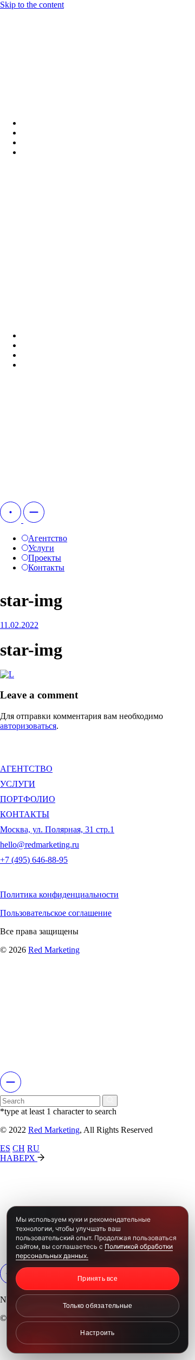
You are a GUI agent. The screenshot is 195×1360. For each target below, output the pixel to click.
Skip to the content (32, 4)
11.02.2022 (19, 625)
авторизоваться (28, 725)
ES (5, 1148)
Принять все (97, 1278)
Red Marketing (54, 949)
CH (18, 1148)
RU (33, 1148)
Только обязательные (98, 1306)
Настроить (97, 1333)
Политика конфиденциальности (59, 894)
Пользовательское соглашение (56, 913)
